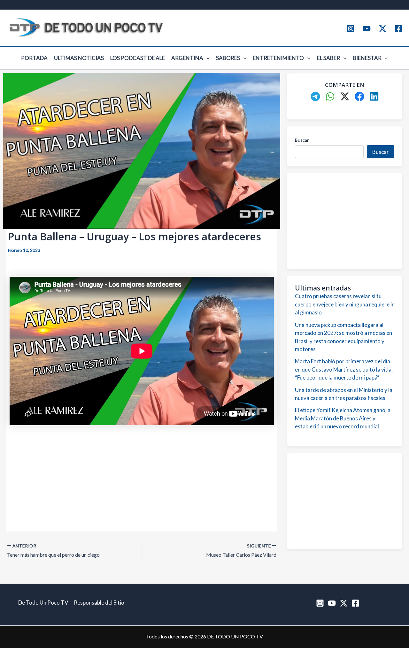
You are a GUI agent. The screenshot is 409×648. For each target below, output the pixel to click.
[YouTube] (367, 29)
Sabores (228, 58)
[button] (206, 58)
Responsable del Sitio (99, 602)
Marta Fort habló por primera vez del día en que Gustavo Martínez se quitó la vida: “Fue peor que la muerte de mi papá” (344, 369)
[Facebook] (399, 29)
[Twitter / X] (383, 29)
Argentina (187, 58)
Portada (34, 58)
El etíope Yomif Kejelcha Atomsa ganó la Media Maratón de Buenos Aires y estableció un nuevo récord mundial (342, 418)
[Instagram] (351, 29)
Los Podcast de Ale (137, 58)
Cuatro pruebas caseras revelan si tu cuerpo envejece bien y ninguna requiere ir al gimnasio (344, 304)
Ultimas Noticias (79, 58)
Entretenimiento (278, 58)
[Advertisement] (142, 475)
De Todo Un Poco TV (43, 602)
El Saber (328, 58)
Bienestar (367, 58)
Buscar (302, 140)
